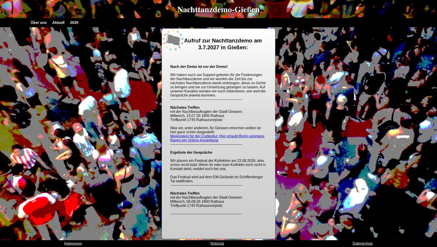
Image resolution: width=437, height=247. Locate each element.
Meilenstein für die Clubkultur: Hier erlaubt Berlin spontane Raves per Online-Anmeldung (217, 138)
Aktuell (58, 23)
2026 (74, 23)
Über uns (39, 23)
